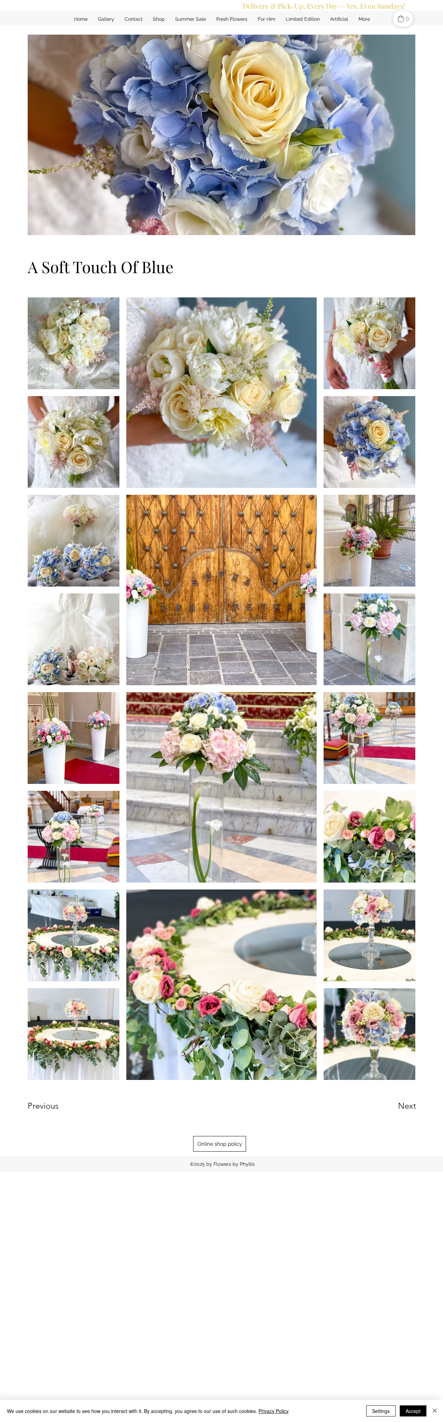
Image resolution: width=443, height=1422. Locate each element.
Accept (413, 1410)
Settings (381, 1410)
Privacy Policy (274, 1410)
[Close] (435, 1410)
